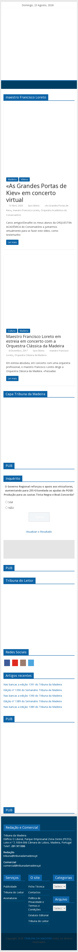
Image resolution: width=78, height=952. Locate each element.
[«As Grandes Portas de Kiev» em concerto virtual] (39, 106)
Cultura (11, 330)
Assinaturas (10, 898)
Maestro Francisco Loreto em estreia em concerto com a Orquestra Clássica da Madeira (35, 341)
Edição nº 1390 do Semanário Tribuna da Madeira (32, 690)
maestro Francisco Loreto (26, 210)
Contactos (34, 892)
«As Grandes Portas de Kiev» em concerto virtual (36, 193)
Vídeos (24, 179)
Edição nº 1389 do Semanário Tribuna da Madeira (32, 701)
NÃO (11, 508)
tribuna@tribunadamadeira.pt (20, 856)
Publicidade (10, 886)
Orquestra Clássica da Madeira (30, 355)
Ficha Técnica (36, 886)
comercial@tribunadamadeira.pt (22, 865)
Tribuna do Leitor (13, 892)
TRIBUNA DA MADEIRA (38, 938)
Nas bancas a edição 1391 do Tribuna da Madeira (32, 684)
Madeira (12, 179)
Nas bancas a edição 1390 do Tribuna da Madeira (32, 695)
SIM (10, 502)
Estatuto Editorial (38, 915)
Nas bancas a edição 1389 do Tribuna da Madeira (32, 707)
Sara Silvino (34, 205)
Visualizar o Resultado (39, 531)
